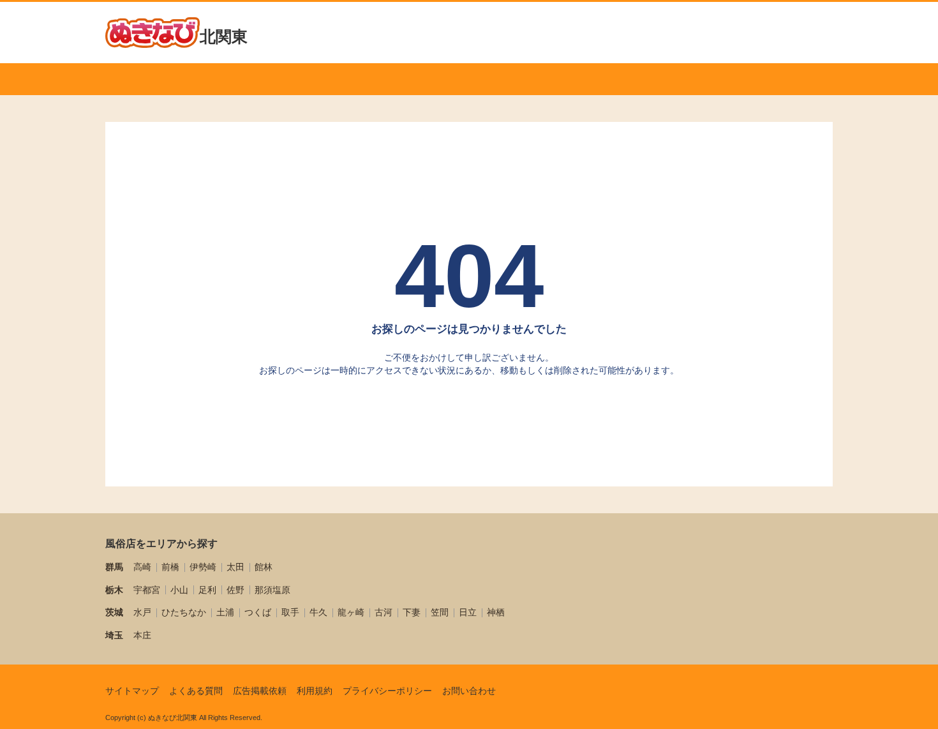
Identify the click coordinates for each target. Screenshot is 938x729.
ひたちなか (183, 612)
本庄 (142, 635)
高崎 (142, 567)
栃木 (114, 590)
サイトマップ (132, 691)
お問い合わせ (469, 691)
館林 (263, 567)
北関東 (224, 36)
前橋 (170, 567)
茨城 (114, 612)
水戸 (142, 612)
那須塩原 (272, 590)
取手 (290, 612)
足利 (207, 590)
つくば (257, 612)
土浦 (225, 612)
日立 (468, 612)
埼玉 (114, 635)
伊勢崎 (203, 567)
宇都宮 (146, 590)
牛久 (318, 612)
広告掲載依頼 (260, 691)
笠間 (440, 612)
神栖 (496, 612)
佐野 (235, 590)
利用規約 (314, 691)
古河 (383, 612)
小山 (179, 590)
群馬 (114, 567)
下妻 (412, 612)
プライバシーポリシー (387, 691)
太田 (235, 567)
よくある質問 (196, 691)
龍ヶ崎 (351, 612)
